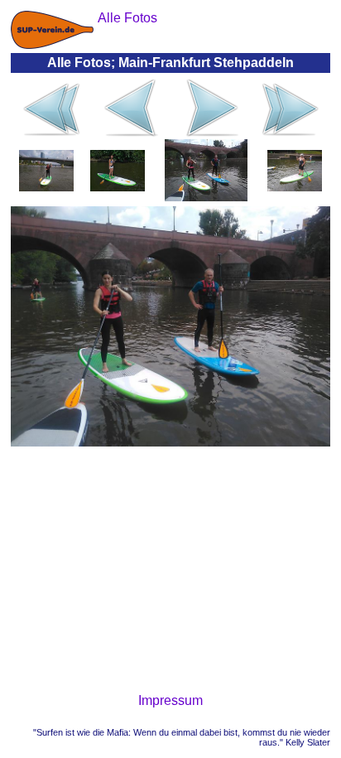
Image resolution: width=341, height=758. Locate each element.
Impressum (170, 700)
